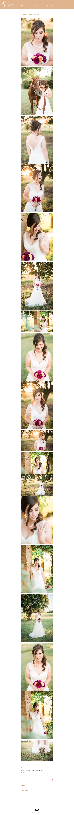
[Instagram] (38, 810)
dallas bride (50, 768)
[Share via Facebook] (21, 775)
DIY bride (49, 770)
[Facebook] (36, 810)
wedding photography (44, 770)
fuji (42, 768)
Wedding (22, 772)
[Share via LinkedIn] (26, 775)
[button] (35, 5)
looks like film (39, 768)
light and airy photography (25, 768)
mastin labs (45, 768)
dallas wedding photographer (25, 770)
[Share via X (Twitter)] (24, 775)
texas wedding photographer (35, 770)
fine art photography (33, 768)
